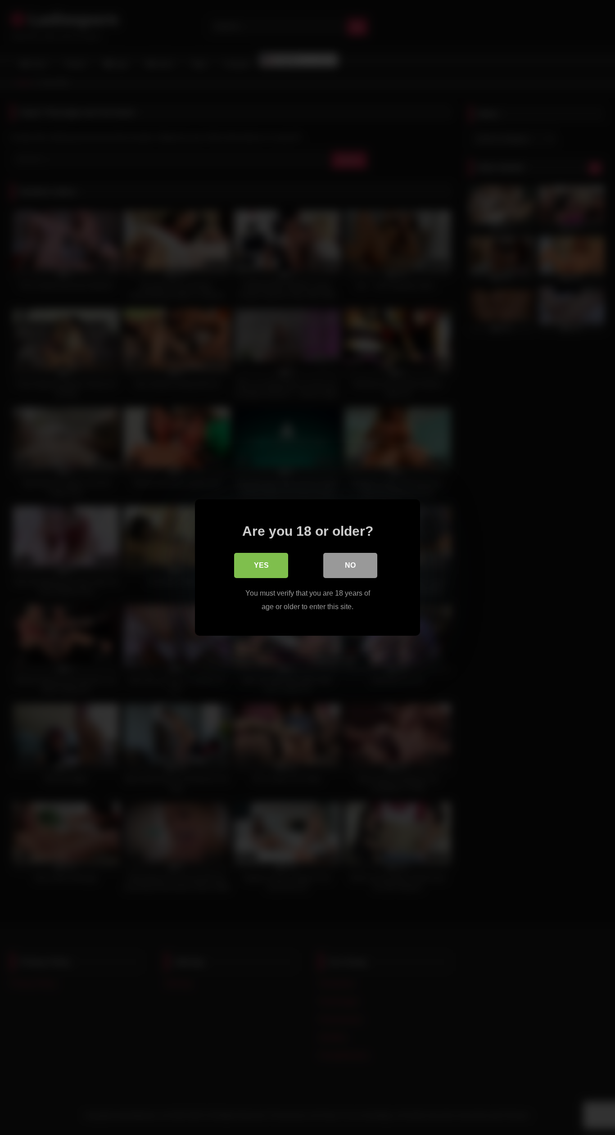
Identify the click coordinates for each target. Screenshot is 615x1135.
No (350, 565)
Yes (261, 565)
